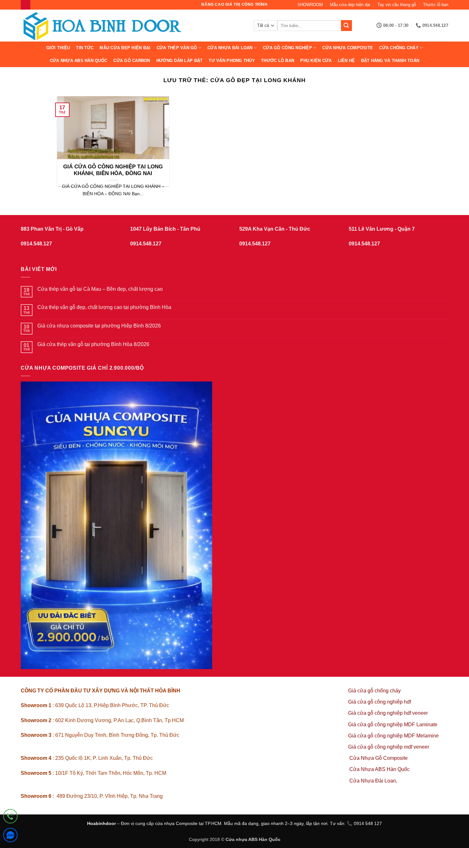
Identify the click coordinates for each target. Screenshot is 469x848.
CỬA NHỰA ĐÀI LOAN (229, 47)
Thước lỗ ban (435, 4)
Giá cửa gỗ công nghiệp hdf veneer (388, 713)
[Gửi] (346, 25)
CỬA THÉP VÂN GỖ (177, 47)
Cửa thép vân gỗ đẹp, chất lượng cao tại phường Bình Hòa (104, 307)
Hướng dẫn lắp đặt (179, 60)
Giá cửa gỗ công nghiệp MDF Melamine (393, 735)
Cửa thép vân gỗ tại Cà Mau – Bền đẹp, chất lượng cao (100, 289)
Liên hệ (346, 60)
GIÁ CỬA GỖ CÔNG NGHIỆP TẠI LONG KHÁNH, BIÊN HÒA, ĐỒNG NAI (113, 170)
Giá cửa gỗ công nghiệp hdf (379, 702)
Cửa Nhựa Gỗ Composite (379, 758)
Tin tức (84, 47)
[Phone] (10, 817)
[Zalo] (10, 836)
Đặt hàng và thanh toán (390, 60)
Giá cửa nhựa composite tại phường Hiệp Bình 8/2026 (99, 325)
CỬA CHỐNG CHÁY (399, 47)
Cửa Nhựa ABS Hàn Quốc (78, 60)
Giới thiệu (58, 47)
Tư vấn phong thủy (232, 60)
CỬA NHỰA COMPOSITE (347, 47)
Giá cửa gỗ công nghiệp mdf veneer (388, 747)
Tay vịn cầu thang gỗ (396, 4)
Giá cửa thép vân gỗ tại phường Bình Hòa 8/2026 (93, 344)
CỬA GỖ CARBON (131, 60)
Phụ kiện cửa (315, 60)
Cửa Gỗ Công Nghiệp (287, 47)
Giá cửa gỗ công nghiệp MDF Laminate (392, 724)
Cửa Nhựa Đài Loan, (373, 780)
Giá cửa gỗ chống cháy (374, 690)
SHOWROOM (310, 4)
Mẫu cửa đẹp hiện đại (350, 4)
